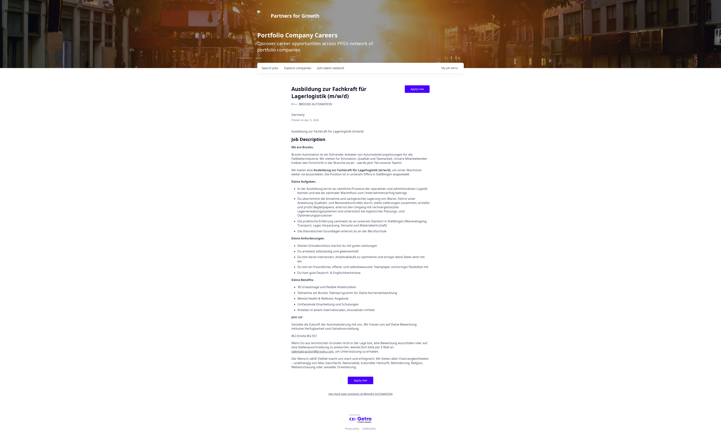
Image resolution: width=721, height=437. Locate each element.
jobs (270, 68)
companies (297, 68)
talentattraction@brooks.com (312, 351)
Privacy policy (352, 428)
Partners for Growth (295, 15)
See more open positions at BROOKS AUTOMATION (360, 394)
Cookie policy (369, 428)
